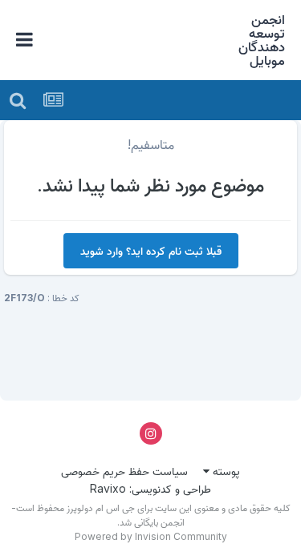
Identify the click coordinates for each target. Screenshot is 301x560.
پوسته (224, 470)
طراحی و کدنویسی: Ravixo (150, 488)
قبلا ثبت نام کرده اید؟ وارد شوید (151, 250)
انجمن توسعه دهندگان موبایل (261, 39)
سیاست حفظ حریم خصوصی (124, 470)
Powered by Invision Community (151, 536)
